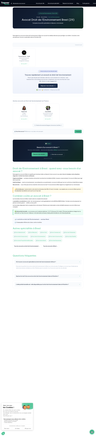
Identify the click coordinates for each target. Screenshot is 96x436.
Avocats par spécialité (53, 3)
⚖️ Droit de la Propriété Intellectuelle (23, 240)
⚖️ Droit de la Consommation (38, 236)
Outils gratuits (85, 3)
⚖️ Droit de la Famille (70, 236)
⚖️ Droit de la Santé (41, 240)
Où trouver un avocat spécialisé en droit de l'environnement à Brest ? (48, 262)
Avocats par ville (40, 3)
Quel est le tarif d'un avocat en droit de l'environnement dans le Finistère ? (48, 276)
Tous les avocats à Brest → (50, 246)
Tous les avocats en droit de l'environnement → (27, 246)
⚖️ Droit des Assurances (55, 240)
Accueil (38, 17)
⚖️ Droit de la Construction (55, 236)
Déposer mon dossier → (48, 86)
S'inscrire (78, 131)
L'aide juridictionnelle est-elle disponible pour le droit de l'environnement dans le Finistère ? (48, 284)
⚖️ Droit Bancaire (32, 232)
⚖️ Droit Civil (43, 232)
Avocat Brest (44, 17)
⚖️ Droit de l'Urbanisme (69, 232)
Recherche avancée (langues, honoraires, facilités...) (49, 125)
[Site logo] (5, 3)
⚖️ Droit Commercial (55, 232)
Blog (78, 3)
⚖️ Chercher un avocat (56, 154)
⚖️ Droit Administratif (19, 232)
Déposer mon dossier (68, 3)
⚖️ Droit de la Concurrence (21, 236)
